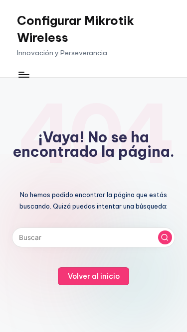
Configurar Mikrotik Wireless (75, 29)
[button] (165, 237)
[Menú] (23, 74)
